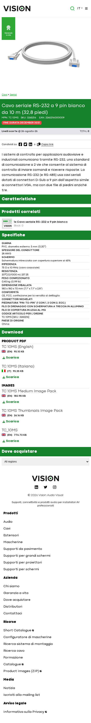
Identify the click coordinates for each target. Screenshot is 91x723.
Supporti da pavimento (22, 549)
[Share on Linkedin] (30, 144)
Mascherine (13, 542)
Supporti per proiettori (22, 562)
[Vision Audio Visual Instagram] (54, 487)
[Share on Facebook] (20, 144)
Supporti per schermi (21, 569)
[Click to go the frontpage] (16, 8)
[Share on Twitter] (25, 144)
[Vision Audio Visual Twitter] (45, 487)
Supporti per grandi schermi (26, 555)
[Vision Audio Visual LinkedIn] (36, 487)
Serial (13, 95)
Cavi (4, 95)
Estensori (11, 535)
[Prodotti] (86, 8)
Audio (7, 521)
